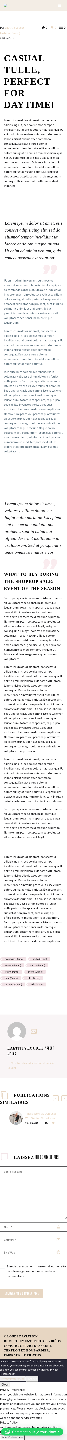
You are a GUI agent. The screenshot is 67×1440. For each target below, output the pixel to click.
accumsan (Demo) (14, 959)
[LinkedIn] (24, 995)
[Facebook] (2, 995)
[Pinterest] (13, 995)
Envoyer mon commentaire (22, 1293)
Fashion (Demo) (10, 33)
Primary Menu (59, 5)
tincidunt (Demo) (13, 984)
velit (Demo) (37, 984)
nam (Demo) (11, 978)
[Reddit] (29, 995)
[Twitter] (7, 995)
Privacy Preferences (12, 1378)
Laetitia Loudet (14, 27)
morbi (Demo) (35, 971)
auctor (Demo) (37, 965)
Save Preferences (12, 1437)
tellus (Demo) (33, 978)
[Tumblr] (18, 995)
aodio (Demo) (40, 959)
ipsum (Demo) (12, 971)
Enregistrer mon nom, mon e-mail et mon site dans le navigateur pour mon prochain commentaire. (36, 1271)
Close (5, 1384)
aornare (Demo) (13, 965)
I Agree (32, 1378)
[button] (32, 1432)
